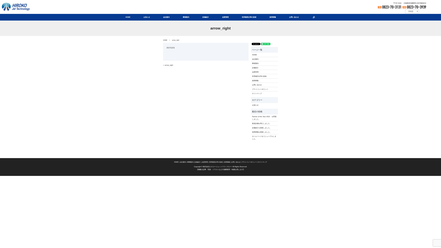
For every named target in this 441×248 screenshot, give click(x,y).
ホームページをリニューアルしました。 (264, 137)
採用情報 (273, 17)
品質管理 (225, 17)
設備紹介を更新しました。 (261, 128)
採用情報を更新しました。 (261, 132)
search (313, 17)
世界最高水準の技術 (249, 17)
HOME (128, 17)
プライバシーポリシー (260, 89)
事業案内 (186, 17)
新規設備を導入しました (261, 123)
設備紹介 (205, 17)
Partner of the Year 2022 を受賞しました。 (264, 118)
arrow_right (169, 65)
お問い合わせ (294, 17)
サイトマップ (257, 93)
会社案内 (166, 17)
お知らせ (147, 17)
